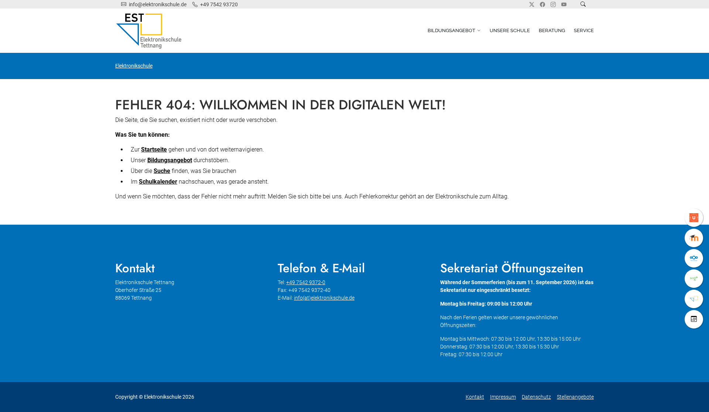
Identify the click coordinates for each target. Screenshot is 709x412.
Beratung (552, 30)
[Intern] (694, 299)
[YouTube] (563, 4)
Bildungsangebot (451, 30)
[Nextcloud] (694, 258)
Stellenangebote (575, 397)
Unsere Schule (510, 30)
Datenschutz (536, 397)
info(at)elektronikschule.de (324, 298)
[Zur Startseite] (150, 30)
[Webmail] (694, 278)
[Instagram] (553, 4)
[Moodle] (694, 238)
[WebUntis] (694, 217)
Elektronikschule (134, 66)
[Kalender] (694, 319)
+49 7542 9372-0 (305, 282)
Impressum (503, 397)
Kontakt (475, 397)
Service (584, 30)
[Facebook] (542, 4)
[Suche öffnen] (583, 4)
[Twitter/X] (531, 4)
